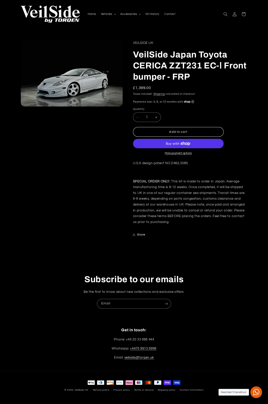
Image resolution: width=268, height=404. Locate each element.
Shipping (159, 94)
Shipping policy (167, 390)
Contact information (192, 390)
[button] (108, 14)
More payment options (178, 153)
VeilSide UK (81, 390)
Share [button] (141, 234)
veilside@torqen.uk (139, 357)
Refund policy (101, 390)
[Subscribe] (166, 303)
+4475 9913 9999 (143, 348)
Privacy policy (121, 390)
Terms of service (144, 390)
